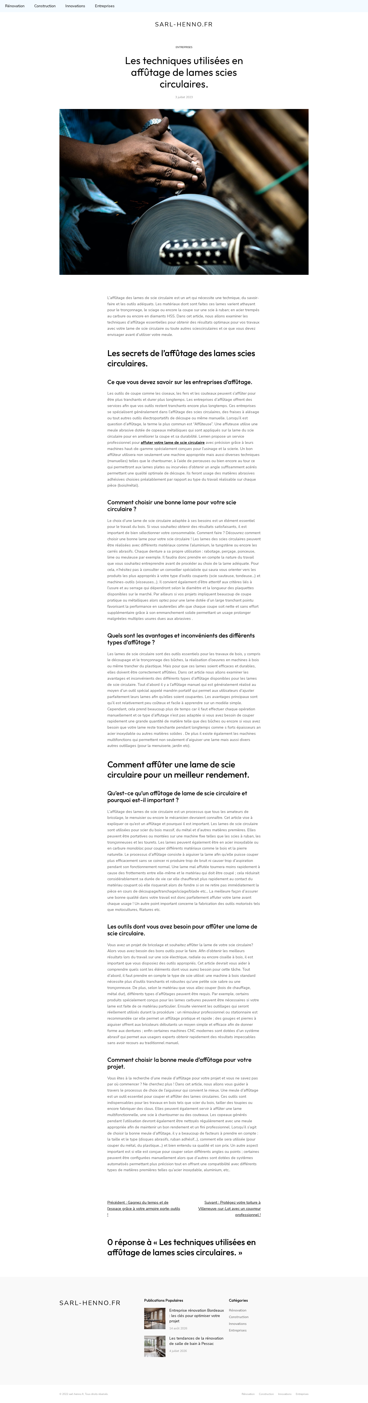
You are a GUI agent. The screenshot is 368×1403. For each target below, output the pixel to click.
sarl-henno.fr (184, 24)
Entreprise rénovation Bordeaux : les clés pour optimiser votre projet (196, 1316)
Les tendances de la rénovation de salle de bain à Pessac (196, 1341)
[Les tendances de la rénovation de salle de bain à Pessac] (154, 1347)
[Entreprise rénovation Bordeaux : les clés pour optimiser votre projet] (154, 1319)
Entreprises (184, 47)
